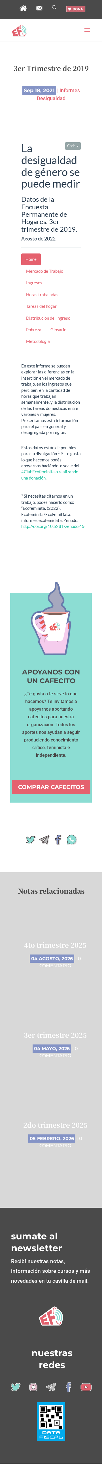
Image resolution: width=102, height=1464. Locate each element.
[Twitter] (30, 842)
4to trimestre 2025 (55, 945)
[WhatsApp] (71, 842)
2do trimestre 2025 (55, 1125)
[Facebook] (58, 842)
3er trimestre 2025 (55, 1035)
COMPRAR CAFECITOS (51, 787)
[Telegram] (44, 842)
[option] (55, 1047)
